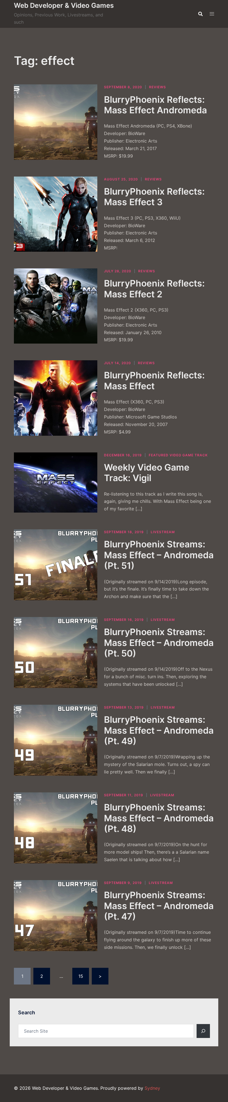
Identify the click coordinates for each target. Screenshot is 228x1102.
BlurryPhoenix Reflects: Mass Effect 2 (154, 288)
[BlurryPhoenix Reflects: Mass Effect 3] (55, 214)
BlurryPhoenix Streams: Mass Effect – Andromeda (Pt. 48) (159, 818)
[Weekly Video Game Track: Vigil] (55, 482)
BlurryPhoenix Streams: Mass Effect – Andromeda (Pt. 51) (159, 555)
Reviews (157, 87)
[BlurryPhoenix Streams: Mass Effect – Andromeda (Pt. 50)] (55, 652)
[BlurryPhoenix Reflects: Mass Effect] (55, 397)
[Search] (203, 1031)
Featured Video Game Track (178, 455)
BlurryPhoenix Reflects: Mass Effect (154, 380)
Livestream (163, 532)
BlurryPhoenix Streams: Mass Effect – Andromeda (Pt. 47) (159, 906)
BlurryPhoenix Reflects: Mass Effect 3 (154, 196)
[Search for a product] (200, 14)
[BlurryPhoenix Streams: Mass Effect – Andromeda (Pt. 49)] (55, 740)
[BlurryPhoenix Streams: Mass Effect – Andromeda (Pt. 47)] (55, 915)
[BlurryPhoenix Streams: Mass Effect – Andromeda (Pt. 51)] (55, 564)
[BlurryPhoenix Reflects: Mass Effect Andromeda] (55, 122)
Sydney (152, 1088)
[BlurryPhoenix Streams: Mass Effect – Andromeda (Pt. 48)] (55, 827)
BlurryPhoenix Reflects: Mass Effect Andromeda (155, 105)
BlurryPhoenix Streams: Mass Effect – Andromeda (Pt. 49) (159, 730)
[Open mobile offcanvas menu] (212, 14)
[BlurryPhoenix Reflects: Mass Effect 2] (55, 306)
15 (80, 976)
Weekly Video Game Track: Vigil (146, 472)
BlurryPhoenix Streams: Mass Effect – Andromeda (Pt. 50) (159, 642)
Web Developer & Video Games (64, 5)
